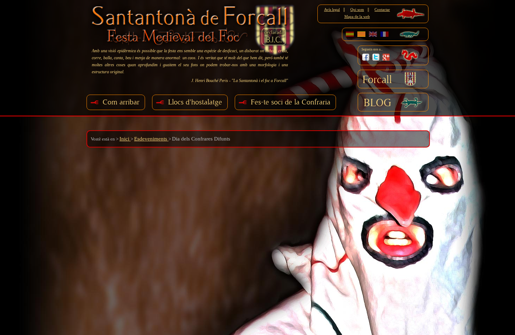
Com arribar (121, 102)
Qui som (357, 9)
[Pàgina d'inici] (192, 23)
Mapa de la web (357, 16)
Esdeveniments (151, 139)
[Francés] (384, 34)
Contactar (382, 9)
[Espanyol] (350, 34)
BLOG (377, 103)
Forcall (377, 80)
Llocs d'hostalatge (195, 102)
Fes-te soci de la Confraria (290, 102)
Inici (125, 139)
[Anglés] (373, 34)
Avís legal (332, 9)
